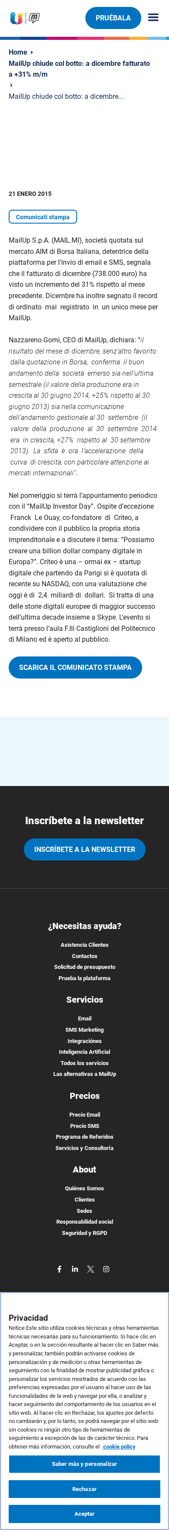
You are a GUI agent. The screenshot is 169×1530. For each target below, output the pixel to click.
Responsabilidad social (84, 1221)
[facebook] (60, 1268)
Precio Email (84, 1114)
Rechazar (84, 1489)
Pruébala (113, 18)
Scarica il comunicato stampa (75, 667)
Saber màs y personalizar (84, 1464)
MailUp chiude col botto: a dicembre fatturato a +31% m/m (79, 69)
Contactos (85, 956)
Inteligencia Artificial (84, 1052)
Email (84, 1018)
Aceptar (85, 1514)
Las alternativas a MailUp (84, 1074)
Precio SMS (84, 1126)
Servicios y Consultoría (84, 1148)
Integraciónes (85, 1041)
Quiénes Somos (84, 1188)
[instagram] (106, 1268)
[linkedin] (76, 1268)
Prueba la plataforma (84, 978)
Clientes (85, 1199)
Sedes (84, 1211)
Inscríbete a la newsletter (84, 849)
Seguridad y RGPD (84, 1233)
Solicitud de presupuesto (84, 967)
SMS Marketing (84, 1029)
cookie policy (119, 1446)
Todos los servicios (85, 1063)
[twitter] (91, 1268)
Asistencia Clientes (85, 945)
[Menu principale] (150, 18)
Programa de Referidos (85, 1137)
